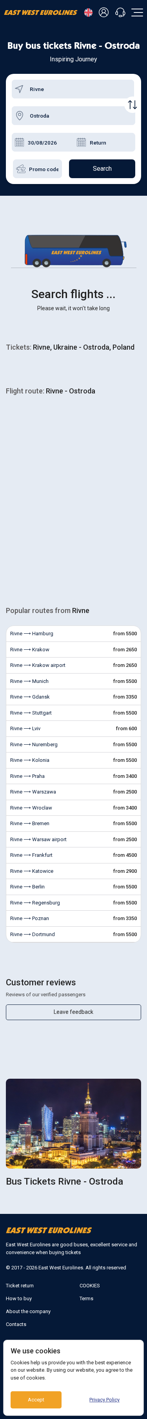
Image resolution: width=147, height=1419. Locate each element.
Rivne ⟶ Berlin (27, 887)
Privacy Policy (104, 1400)
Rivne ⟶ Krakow (29, 649)
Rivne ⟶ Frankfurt (31, 855)
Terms (86, 1298)
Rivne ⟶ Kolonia (29, 760)
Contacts (16, 1324)
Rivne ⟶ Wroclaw (31, 808)
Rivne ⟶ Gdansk (30, 697)
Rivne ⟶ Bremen (29, 823)
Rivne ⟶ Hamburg (31, 633)
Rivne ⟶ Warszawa (33, 792)
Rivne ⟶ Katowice (31, 871)
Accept (36, 1400)
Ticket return (20, 1286)
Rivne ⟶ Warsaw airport (38, 839)
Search (102, 168)
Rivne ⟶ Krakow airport (37, 665)
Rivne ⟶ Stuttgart (31, 713)
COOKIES (90, 1286)
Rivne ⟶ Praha (27, 776)
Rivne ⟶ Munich (29, 681)
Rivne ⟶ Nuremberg (34, 744)
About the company (28, 1311)
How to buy (19, 1298)
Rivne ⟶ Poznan (29, 918)
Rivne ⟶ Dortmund (32, 934)
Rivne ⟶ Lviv (25, 728)
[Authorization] (105, 12)
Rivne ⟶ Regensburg (35, 903)
